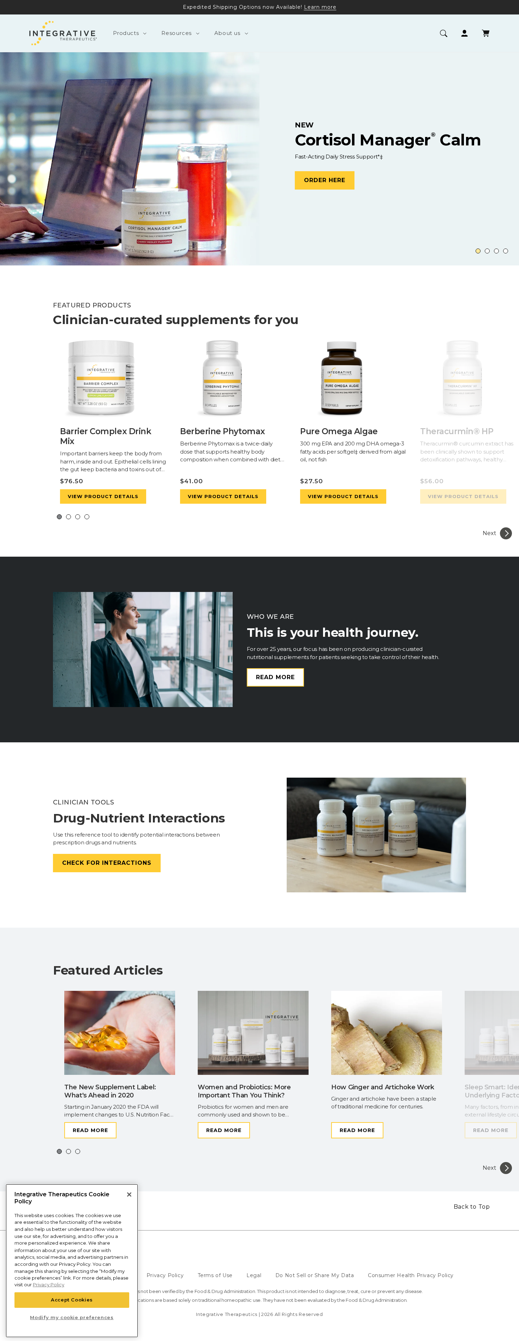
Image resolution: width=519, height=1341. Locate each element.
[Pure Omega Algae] (353, 380)
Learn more (320, 7)
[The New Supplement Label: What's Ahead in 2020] (119, 1034)
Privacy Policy (165, 1275)
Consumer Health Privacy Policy (411, 1275)
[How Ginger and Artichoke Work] (386, 1034)
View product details (103, 496)
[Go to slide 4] (505, 251)
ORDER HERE (65, 190)
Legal (253, 1275)
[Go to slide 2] (487, 251)
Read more (275, 677)
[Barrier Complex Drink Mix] (113, 380)
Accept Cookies (72, 1300)
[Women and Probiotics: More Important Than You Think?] (253, 1034)
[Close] (129, 1194)
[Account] (464, 33)
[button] (129, 33)
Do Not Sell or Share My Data (314, 1275)
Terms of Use (215, 1275)
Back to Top (472, 1206)
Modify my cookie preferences (71, 1317)
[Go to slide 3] (496, 251)
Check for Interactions (106, 863)
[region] (72, 1260)
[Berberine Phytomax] (233, 380)
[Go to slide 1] (478, 251)
